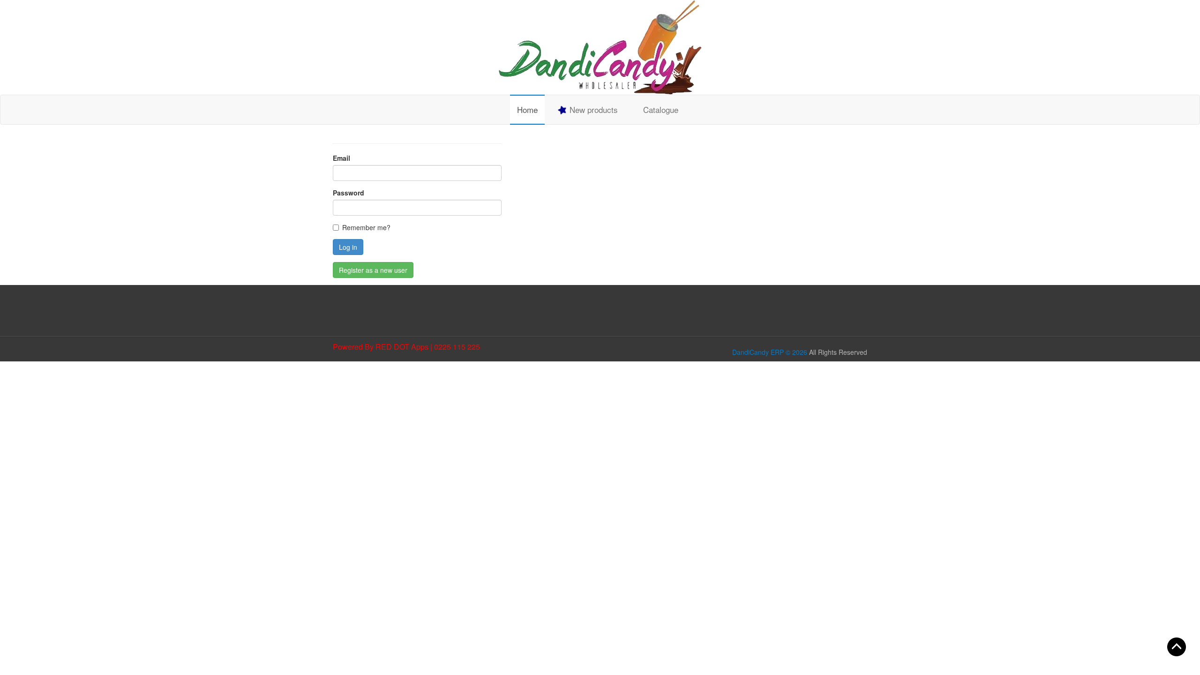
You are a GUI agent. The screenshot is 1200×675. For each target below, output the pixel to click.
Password (348, 192)
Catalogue (660, 109)
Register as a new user (373, 270)
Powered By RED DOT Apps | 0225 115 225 (406, 346)
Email (341, 158)
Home (527, 109)
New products (592, 109)
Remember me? (366, 227)
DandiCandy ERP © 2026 (769, 352)
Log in (348, 247)
